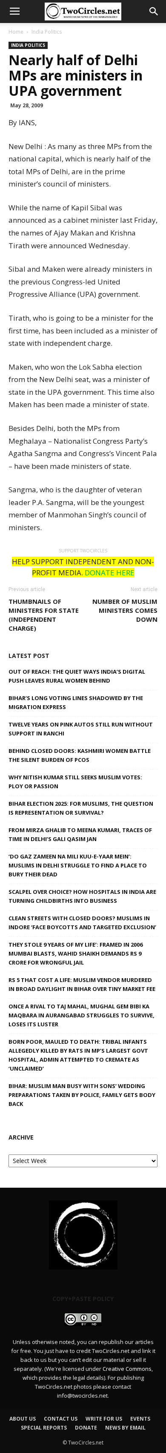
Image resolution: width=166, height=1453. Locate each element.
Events (140, 1418)
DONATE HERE (110, 572)
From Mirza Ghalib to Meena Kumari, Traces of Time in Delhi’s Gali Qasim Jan (80, 834)
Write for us (104, 1418)
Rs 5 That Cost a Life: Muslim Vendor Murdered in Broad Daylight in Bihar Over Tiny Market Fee (82, 984)
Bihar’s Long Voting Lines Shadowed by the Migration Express (76, 702)
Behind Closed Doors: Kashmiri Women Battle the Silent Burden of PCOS (80, 755)
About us (22, 1418)
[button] (154, 11)
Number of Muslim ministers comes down (124, 610)
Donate (86, 1427)
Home (16, 31)
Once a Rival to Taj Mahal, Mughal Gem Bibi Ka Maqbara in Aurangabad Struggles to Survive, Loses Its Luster (82, 1015)
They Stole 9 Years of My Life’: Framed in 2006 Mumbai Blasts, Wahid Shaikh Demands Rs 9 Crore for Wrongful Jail (76, 953)
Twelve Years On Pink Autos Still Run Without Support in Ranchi (81, 729)
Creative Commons (127, 1369)
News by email (125, 1427)
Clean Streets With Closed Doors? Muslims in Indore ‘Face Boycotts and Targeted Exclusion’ (82, 922)
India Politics (46, 31)
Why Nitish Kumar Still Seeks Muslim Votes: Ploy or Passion (75, 781)
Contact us (60, 1418)
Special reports (44, 1427)
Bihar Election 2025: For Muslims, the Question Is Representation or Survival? (81, 808)
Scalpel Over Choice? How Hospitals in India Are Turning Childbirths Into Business (82, 896)
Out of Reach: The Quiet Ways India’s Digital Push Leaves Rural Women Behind (77, 676)
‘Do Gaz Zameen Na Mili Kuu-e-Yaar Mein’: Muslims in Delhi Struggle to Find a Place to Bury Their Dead (78, 865)
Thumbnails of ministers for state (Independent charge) (44, 614)
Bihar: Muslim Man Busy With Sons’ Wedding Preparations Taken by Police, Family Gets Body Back (82, 1095)
